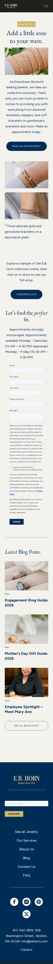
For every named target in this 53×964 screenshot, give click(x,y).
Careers (26, 950)
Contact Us (26, 866)
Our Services (27, 840)
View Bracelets (26, 294)
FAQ (26, 875)
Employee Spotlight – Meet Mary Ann (24, 709)
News (7, 594)
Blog (26, 858)
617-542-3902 (23, 930)
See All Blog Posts (26, 725)
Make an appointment (26, 146)
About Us (26, 849)
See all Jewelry (26, 831)
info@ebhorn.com (34, 941)
